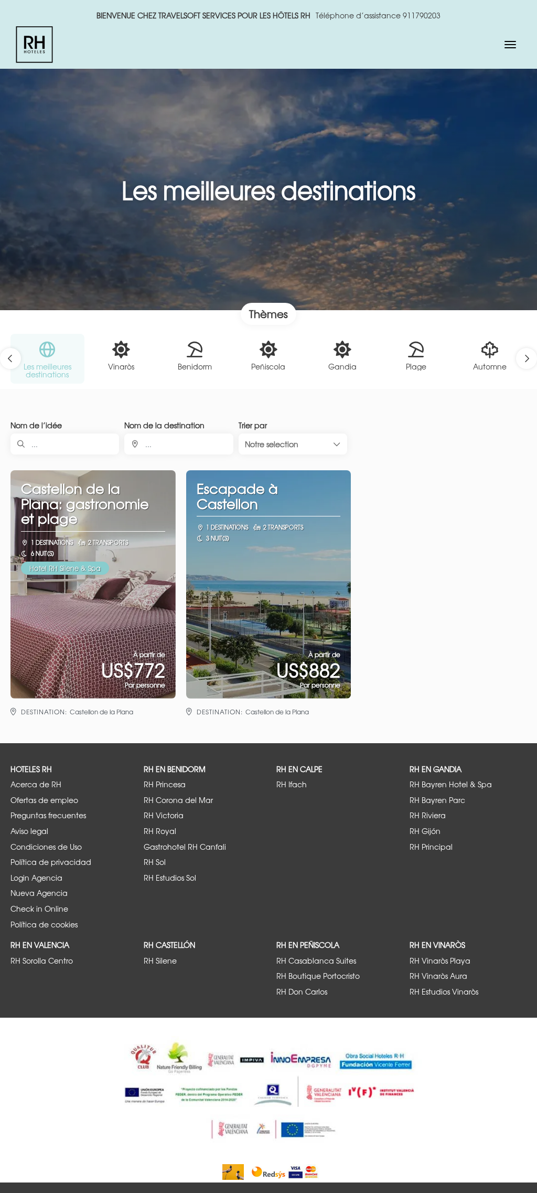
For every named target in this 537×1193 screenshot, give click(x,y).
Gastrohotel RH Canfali (185, 847)
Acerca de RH (35, 784)
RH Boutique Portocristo (318, 976)
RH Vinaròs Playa (440, 961)
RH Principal (431, 847)
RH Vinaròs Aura (438, 976)
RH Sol (155, 862)
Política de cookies (44, 925)
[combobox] (178, 444)
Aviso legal (29, 831)
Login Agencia (36, 878)
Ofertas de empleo (44, 800)
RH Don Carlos (301, 992)
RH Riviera (428, 815)
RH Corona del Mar (178, 800)
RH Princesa (165, 784)
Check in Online (39, 909)
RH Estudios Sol (170, 878)
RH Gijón (425, 831)
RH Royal (160, 831)
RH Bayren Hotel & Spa (451, 784)
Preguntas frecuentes (48, 815)
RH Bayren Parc (437, 800)
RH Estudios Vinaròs (444, 992)
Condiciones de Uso (46, 847)
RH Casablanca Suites (316, 961)
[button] (10, 358)
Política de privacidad (50, 862)
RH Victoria (164, 815)
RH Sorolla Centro (41, 961)
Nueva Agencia (39, 893)
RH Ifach (291, 784)
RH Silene (160, 961)
